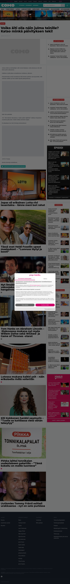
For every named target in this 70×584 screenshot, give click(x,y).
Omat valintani (25, 304)
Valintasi (45, 278)
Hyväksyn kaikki (45, 304)
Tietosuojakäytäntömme (50, 309)
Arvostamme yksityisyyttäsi (24, 278)
